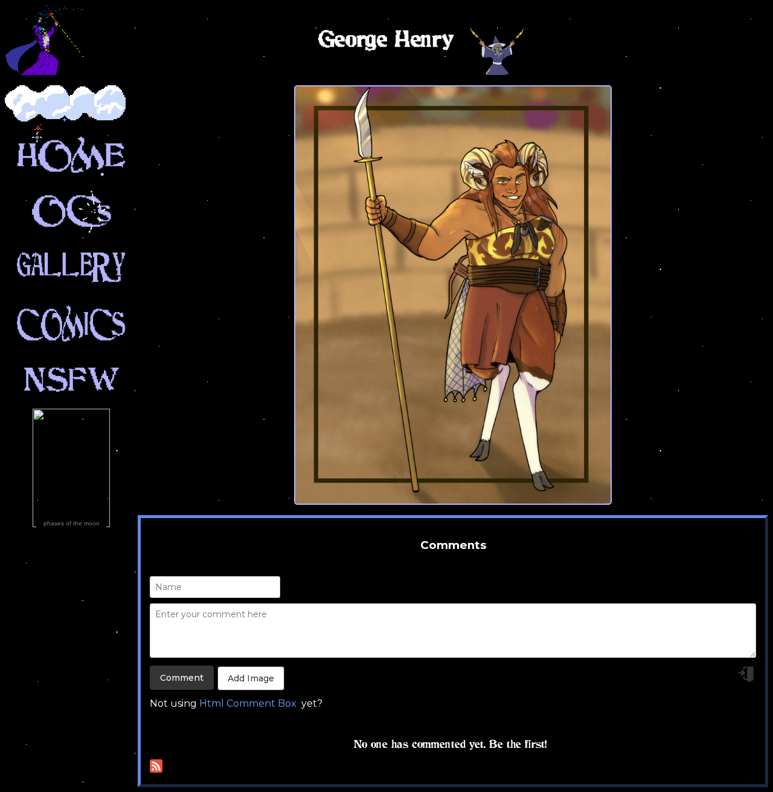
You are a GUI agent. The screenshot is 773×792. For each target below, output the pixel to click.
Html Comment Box (248, 703)
